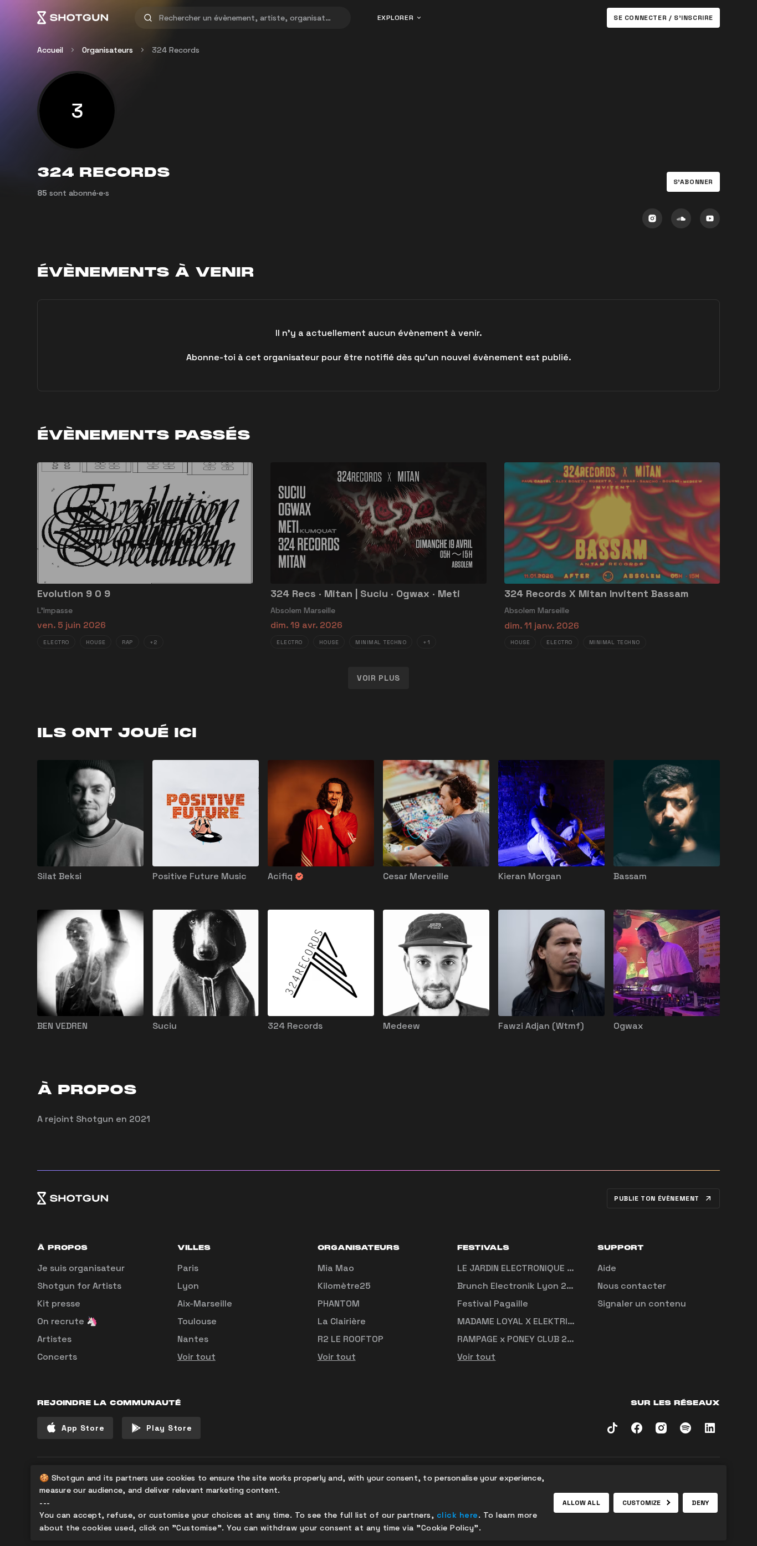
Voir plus (378, 678)
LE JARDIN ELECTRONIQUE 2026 (523, 1268)
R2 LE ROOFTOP (350, 1339)
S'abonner (693, 181)
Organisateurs (107, 50)
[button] (693, 182)
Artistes (54, 1339)
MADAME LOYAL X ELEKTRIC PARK (527, 1321)
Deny (700, 1502)
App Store (83, 1428)
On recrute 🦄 (67, 1321)
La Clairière (342, 1321)
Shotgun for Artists (79, 1286)
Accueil (50, 50)
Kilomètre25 (344, 1286)
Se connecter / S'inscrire (663, 17)
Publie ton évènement (656, 1198)
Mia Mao (336, 1268)
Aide (606, 1268)
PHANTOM (339, 1303)
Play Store (169, 1428)
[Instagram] (652, 218)
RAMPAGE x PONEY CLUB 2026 (520, 1339)
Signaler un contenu (641, 1303)
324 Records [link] (176, 50)
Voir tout (196, 1357)
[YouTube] (710, 218)
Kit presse (58, 1303)
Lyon (188, 1286)
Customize (641, 1502)
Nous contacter (631, 1286)
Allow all (581, 1502)
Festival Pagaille (492, 1303)
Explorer (395, 17)
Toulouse (197, 1321)
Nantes (192, 1339)
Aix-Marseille (204, 1303)
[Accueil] (72, 17)
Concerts (57, 1357)
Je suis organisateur (81, 1268)
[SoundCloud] (681, 218)
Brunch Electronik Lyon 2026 (520, 1286)
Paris (187, 1268)
